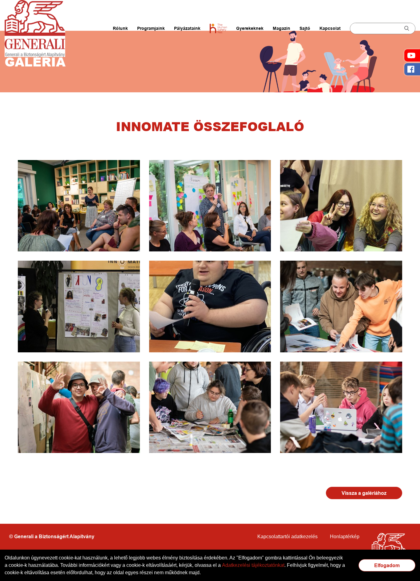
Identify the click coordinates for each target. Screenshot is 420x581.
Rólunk (120, 28)
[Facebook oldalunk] (412, 69)
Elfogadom (387, 565)
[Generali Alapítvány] (38, 28)
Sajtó (304, 28)
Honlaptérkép (344, 536)
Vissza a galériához (364, 493)
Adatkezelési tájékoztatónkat (253, 565)
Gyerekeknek (249, 28)
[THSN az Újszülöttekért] (218, 28)
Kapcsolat (330, 28)
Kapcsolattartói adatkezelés (287, 536)
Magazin (281, 28)
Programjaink (151, 28)
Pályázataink (187, 28)
